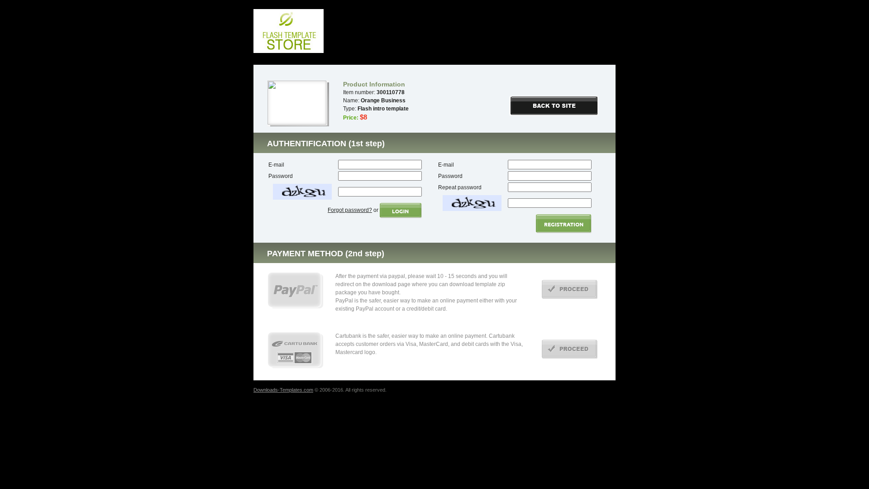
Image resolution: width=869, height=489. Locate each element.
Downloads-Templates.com (283, 390)
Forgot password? (350, 210)
